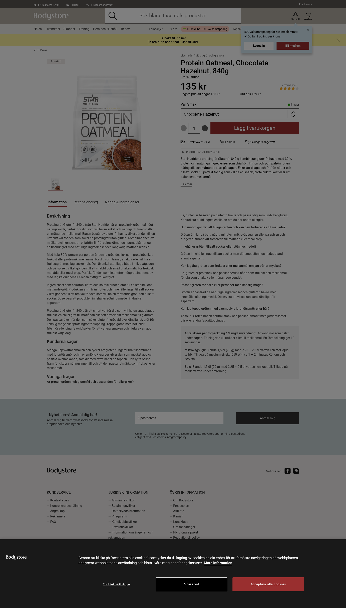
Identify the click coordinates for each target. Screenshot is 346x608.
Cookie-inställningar (116, 584)
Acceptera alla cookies (268, 584)
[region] (173, 573)
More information (218, 563)
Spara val (191, 584)
